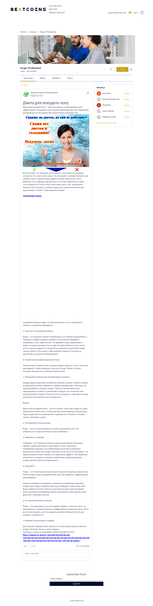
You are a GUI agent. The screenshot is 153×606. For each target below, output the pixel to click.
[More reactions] (33, 546)
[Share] (87, 92)
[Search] (111, 69)
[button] (141, 12)
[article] (56, 324)
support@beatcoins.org (117, 13)
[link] (28, 78)
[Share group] (131, 69)
